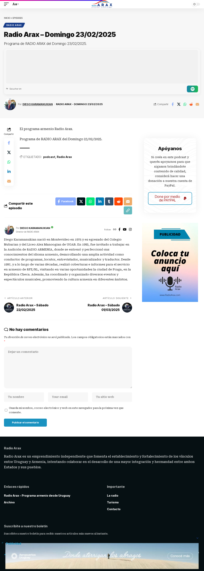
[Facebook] (119, 230)
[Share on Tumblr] (109, 201)
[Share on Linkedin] (9, 171)
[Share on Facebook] (172, 104)
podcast (49, 157)
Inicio (7, 18)
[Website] (115, 230)
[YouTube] (125, 230)
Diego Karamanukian (38, 104)
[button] (7, 4)
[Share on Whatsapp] (185, 104)
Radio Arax (14, 25)
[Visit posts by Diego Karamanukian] (10, 104)
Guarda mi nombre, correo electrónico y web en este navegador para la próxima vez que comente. (66, 410)
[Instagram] (130, 230)
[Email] (197, 104)
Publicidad (13, 543)
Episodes (18, 18)
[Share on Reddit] (191, 104)
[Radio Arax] (101, 4)
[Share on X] (178, 104)
